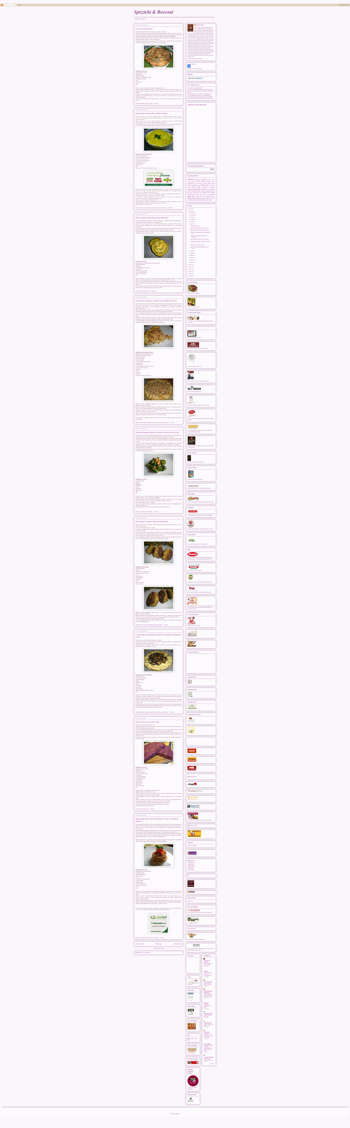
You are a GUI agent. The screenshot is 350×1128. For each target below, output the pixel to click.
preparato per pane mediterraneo (144, 223)
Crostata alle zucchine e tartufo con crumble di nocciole (156, 300)
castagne (198, 181)
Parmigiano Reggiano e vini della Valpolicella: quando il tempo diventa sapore (208, 1048)
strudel (206, 198)
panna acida (208, 191)
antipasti (190, 179)
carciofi (193, 181)
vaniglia (206, 971)
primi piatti (149, 511)
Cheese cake (191, 869)
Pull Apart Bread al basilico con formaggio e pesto (208, 974)
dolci (150, 207)
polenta (208, 194)
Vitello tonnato (191, 866)
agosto (192, 221)
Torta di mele (191, 862)
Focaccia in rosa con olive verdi (147, 722)
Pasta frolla (190, 867)
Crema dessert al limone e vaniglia (207, 984)
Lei (136, 527)
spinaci (203, 198)
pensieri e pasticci (208, 982)
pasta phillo (142, 103)
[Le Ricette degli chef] (191, 776)
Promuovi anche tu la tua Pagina (194, 68)
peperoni (205, 192)
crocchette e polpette (148, 624)
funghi (207, 185)
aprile (191, 255)
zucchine (167, 422)
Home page (159, 944)
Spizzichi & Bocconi (153, 11)
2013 (190, 264)
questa (151, 726)
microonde (157, 712)
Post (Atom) (161, 948)
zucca (198, 200)
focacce (144, 809)
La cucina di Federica (207, 961)
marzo (191, 257)
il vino (197, 187)
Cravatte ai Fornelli (208, 1057)
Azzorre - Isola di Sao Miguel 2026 (208, 1025)
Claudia (141, 832)
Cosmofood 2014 (139, 909)
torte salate (150, 103)
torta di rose (211, 198)
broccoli (209, 179)
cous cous (196, 183)
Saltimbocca (191, 864)
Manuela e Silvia (200, 25)
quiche (158, 422)
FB (141, 322)
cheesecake (145, 207)
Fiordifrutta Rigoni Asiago (151, 168)
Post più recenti (140, 944)
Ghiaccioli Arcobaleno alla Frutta (207, 1006)
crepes (200, 183)
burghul (213, 179)
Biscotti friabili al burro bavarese (207, 964)
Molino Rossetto (143, 291)
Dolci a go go (207, 1032)
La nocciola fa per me (146, 305)
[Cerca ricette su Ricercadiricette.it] (192, 825)
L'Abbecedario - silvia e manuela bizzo (197, 104)
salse (204, 197)
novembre (192, 215)
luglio (191, 224)
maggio (192, 253)
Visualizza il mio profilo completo (194, 58)
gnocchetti (142, 511)
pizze (205, 194)
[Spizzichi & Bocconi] (188, 67)
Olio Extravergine (191, 928)
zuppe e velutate (208, 200)
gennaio (192, 262)
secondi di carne (210, 197)
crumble (141, 422)
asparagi (196, 179)
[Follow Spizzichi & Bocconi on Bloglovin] (195, 79)
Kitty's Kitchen (207, 1044)
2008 (190, 276)
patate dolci (199, 192)
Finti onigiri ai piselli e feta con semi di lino (152, 521)
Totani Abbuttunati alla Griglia (208, 1015)
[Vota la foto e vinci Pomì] (193, 1040)
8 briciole (156, 103)
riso (201, 197)
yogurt (165, 207)
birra (200, 179)
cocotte (212, 181)
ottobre (192, 217)
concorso (146, 116)
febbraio (192, 259)
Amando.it (194, 845)
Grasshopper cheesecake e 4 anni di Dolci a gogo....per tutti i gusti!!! (208, 1035)
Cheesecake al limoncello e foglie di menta (151, 113)
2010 (190, 271)
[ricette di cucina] (192, 854)
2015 (190, 208)
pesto (146, 103)
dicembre (192, 212)
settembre (192, 219)
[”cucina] (188, 875)
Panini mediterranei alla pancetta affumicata (152, 217)
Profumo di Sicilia (208, 1013)
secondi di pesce (191, 198)
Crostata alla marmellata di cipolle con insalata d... (200, 242)
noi (192, 191)
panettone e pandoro (200, 191)
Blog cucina (190, 901)
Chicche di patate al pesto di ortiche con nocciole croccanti (157, 432)
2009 (190, 273)
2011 (190, 269)
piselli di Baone (159, 624)
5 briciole (152, 809)
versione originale (164, 532)
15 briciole (171, 712)
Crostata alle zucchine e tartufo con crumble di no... (200, 232)
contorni (141, 624)
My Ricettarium (207, 1023)
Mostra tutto (212, 1063)
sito (164, 320)
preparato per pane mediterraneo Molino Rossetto (149, 263)
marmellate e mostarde (159, 207)
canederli (189, 181)
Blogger (177, 1113)
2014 (190, 210)
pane (148, 291)
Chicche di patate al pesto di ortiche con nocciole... (198, 236)
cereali (141, 809)
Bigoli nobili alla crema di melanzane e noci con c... (199, 247)
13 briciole (166, 624)
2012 (190, 267)
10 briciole (153, 291)
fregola (199, 185)
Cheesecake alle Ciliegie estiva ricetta (208, 1059)
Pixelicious (206, 1003)
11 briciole (162, 937)
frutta (152, 207)
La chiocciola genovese (144, 28)
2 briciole (170, 207)
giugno (192, 251)
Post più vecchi (178, 944)
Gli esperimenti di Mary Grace (208, 991)
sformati (199, 198)
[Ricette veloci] (191, 860)
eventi (141, 937)
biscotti (141, 207)
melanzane (152, 712)
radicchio (198, 196)
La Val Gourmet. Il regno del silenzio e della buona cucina (208, 995)
